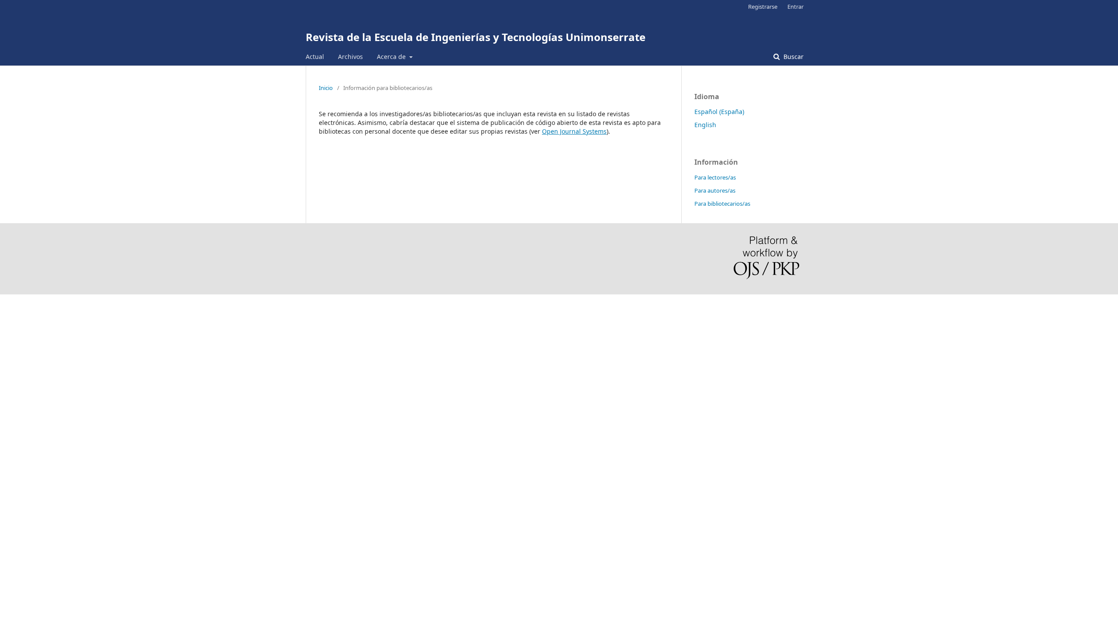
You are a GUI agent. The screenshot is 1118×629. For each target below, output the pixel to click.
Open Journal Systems (574, 131)
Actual (315, 56)
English (705, 125)
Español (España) (719, 111)
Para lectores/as (715, 177)
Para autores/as (714, 190)
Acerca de (392, 56)
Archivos (350, 56)
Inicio (326, 88)
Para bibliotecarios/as (722, 203)
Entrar (795, 6)
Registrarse (762, 6)
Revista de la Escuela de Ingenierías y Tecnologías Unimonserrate (475, 37)
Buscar (793, 56)
